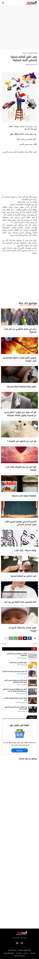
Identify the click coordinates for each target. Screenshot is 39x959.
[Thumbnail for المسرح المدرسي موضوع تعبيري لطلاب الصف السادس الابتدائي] (19, 517)
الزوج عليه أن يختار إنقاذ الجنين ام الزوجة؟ (22, 629)
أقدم (4, 644)
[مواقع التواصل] (22, 943)
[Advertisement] (19, 27)
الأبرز (34, 649)
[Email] (11, 638)
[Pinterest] (20, 638)
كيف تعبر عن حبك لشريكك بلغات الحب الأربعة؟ (20, 468)
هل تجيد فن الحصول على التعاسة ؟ (21, 441)
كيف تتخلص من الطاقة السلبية (23, 576)
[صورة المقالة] (32, 656)
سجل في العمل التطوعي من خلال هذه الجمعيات (20, 330)
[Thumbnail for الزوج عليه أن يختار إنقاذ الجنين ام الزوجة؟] (19, 623)
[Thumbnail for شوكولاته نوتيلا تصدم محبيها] (19, 491)
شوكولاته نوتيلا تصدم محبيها (24, 495)
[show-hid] (6, 638)
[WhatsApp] (16, 638)
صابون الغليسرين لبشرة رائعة (18, 662)
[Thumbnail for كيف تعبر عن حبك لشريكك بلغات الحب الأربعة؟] (19, 462)
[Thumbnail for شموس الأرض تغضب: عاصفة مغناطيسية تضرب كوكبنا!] (19, 353)
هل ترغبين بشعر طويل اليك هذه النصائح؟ (14, 671)
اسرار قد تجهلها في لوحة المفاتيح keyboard (17, 654)
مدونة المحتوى (12, 950)
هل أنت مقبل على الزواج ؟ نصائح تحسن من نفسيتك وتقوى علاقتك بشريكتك (20, 414)
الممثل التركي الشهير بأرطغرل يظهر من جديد (15, 699)
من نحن (26, 953)
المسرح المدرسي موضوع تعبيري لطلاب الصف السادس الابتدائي (20, 523)
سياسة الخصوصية (19, 956)
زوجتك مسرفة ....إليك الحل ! (25, 550)
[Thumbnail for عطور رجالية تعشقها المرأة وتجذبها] (19, 382)
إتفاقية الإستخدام (9, 953)
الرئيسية (32, 953)
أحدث (34, 644)
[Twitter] (25, 638)
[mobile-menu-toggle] (3, 3)
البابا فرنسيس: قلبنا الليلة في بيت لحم (20, 602)
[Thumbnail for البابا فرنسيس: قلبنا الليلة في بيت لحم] (19, 597)
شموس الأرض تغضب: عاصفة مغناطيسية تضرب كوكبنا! (19, 359)
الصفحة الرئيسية (32, 53)
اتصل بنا (18, 953)
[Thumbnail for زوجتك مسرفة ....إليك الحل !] (19, 546)
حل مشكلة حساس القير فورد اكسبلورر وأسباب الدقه (16, 708)
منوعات (24, 53)
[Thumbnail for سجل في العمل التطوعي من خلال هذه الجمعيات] (19, 324)
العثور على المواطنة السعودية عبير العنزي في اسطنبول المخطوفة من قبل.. (15, 690)
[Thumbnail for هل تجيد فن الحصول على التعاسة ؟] (19, 437)
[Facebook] (30, 638)
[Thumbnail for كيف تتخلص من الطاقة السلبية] (19, 572)
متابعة (19, 750)
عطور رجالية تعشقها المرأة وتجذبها (21, 386)
